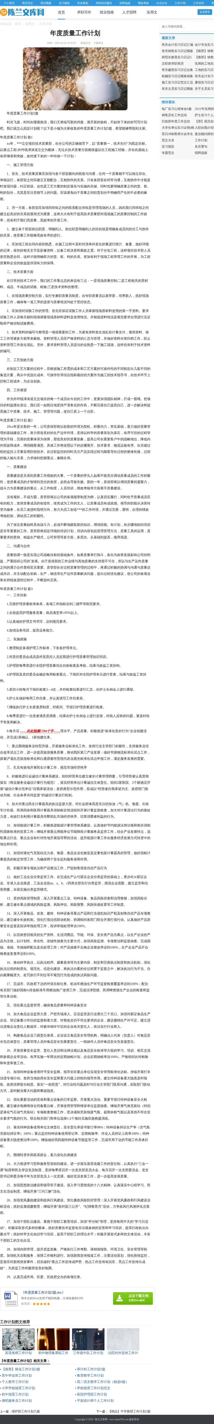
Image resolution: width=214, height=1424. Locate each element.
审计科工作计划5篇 (91, 1369)
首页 (61, 12)
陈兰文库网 (101, 1419)
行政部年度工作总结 (176, 121)
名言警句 (201, 146)
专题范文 (168, 153)
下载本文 (98, 43)
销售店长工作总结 (174, 115)
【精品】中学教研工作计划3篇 (129, 1411)
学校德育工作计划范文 (93, 1388)
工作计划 (180, 3)
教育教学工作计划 (90, 1375)
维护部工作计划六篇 (26, 1411)
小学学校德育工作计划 (18, 1388)
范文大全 (168, 140)
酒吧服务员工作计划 (17, 1400)
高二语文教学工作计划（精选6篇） (103, 1382)
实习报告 (64, 3)
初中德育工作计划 (15, 1394)
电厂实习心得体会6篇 (177, 108)
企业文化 (161, 3)
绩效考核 (143, 3)
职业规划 (82, 3)
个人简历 (9, 3)
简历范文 (27, 3)
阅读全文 (86, 43)
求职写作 (84, 12)
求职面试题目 (104, 3)
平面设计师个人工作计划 (95, 1400)
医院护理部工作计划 (92, 1394)
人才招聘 (129, 12)
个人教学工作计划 (15, 1382)
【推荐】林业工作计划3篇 (21, 1369)
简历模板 (46, 3)
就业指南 (107, 12)
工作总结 (198, 3)
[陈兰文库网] (22, 12)
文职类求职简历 (173, 63)
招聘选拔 (125, 3)
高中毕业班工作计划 (17, 1375)
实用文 (152, 12)
